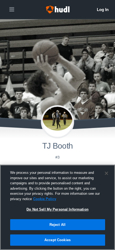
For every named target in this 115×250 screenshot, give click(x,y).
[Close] (106, 173)
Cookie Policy (44, 199)
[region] (57, 207)
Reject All (57, 225)
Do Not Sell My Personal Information (57, 209)
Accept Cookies (57, 240)
